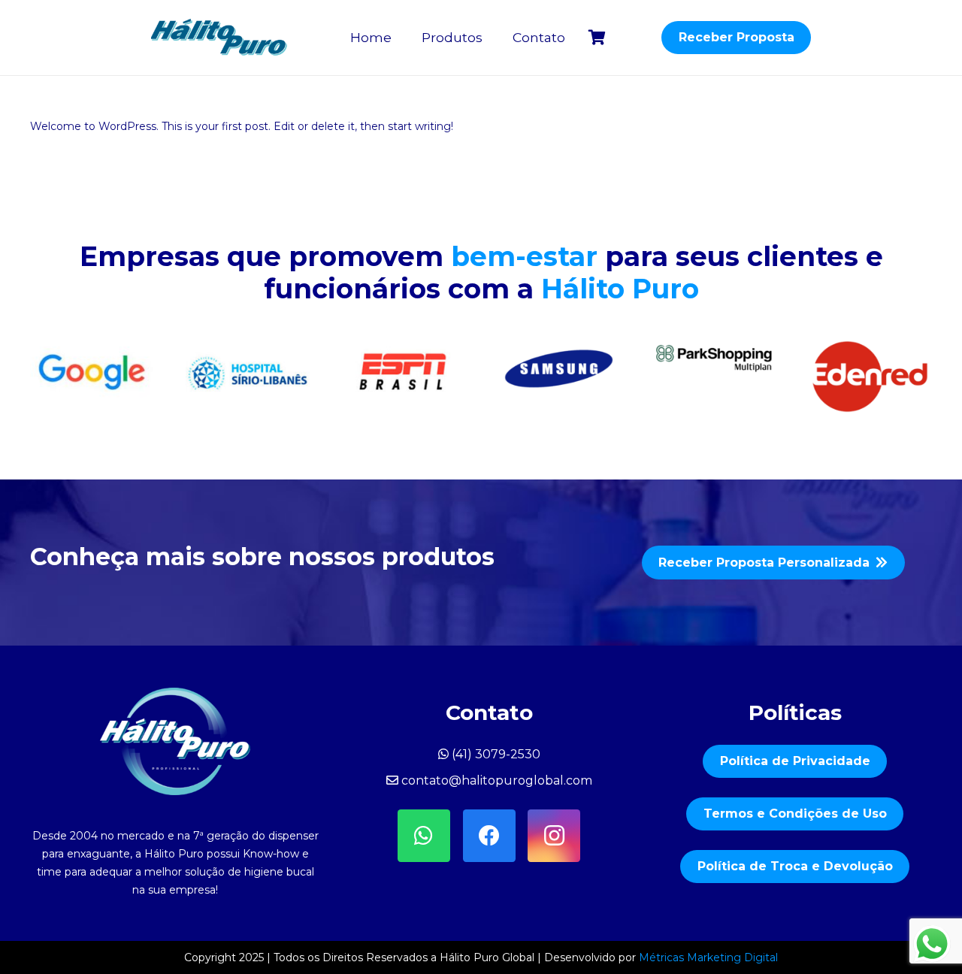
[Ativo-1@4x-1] (219, 37)
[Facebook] (489, 835)
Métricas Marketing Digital (708, 957)
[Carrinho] (596, 37)
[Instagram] (554, 835)
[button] (490, 37)
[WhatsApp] (424, 835)
